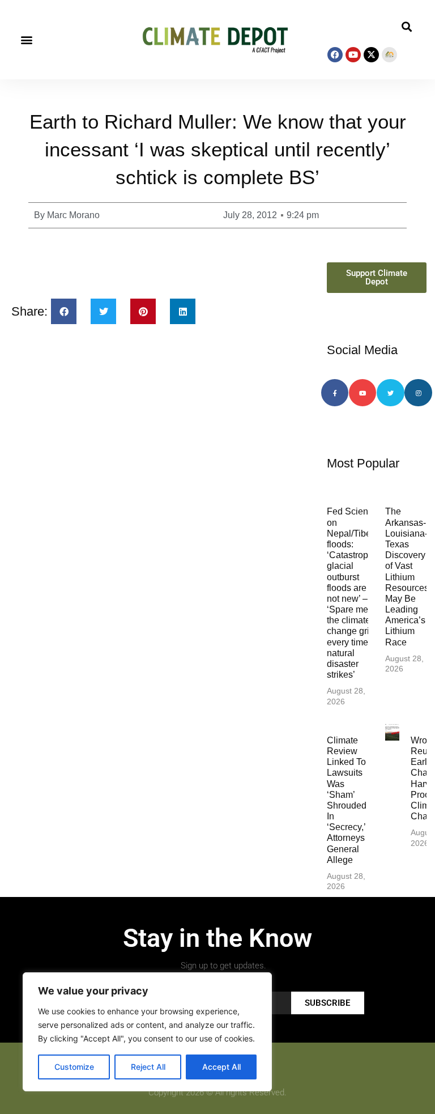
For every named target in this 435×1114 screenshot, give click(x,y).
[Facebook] (335, 54)
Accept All (221, 1067)
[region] (147, 1031)
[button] (26, 40)
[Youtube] (353, 54)
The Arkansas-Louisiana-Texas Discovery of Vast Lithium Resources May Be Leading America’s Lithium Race (407, 577)
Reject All (148, 1067)
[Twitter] (390, 392)
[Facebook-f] (334, 392)
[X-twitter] (371, 54)
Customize (74, 1067)
